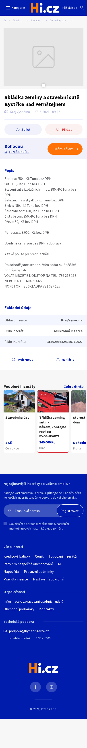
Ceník (39, 556)
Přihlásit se (69, 8)
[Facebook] (35, 687)
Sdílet (26, 129)
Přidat (67, 129)
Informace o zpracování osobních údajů (33, 601)
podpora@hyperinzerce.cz (29, 631)
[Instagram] (51, 687)
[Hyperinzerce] (44, 8)
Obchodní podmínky (19, 609)
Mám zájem (64, 148)
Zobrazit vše (73, 386)
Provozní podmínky (39, 571)
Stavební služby (39, 20)
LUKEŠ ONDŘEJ (19, 152)
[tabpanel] (43, 57)
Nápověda (11, 571)
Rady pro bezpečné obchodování (28, 564)
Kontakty (46, 609)
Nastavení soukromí (48, 579)
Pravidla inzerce (16, 579)
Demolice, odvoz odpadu (63, 20)
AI (59, 564)
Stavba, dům (20, 20)
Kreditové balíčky (17, 556)
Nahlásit (68, 360)
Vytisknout (25, 360)
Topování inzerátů (63, 556)
